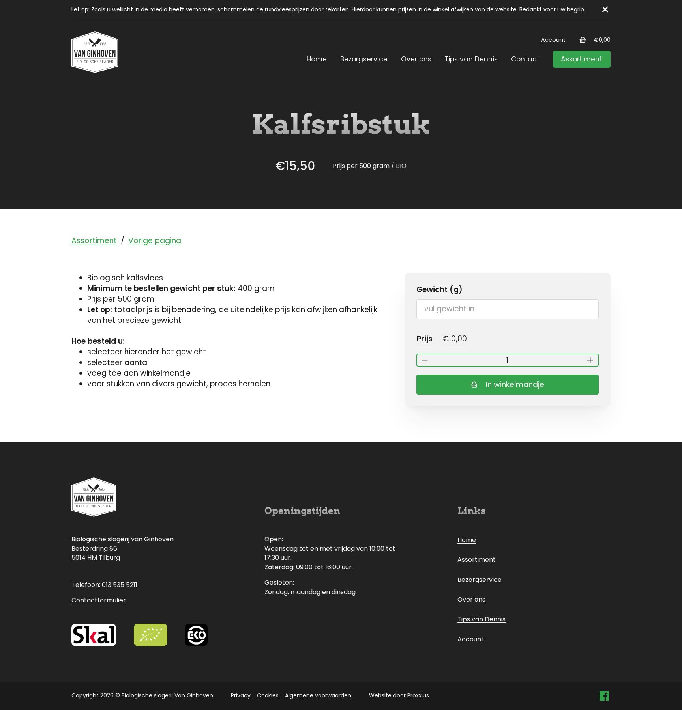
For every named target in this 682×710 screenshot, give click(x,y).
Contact (525, 59)
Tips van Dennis (471, 59)
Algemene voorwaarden (318, 695)
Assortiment (581, 59)
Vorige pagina (154, 240)
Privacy (241, 695)
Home (317, 59)
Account (553, 40)
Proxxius (418, 695)
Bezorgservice (364, 59)
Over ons (416, 59)
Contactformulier (98, 600)
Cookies (268, 695)
